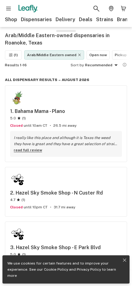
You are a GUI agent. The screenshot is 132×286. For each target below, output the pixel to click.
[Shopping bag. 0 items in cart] (123, 8)
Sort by (77, 65)
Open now (98, 55)
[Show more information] (124, 64)
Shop (11, 19)
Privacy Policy (89, 269)
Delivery (65, 19)
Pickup (121, 55)
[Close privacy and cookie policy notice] (124, 260)
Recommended (98, 65)
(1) (16, 55)
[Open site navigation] (8, 8)
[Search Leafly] (96, 8)
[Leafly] (28, 8)
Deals (85, 19)
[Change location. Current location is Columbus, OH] (111, 8)
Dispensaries (36, 19)
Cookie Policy (56, 269)
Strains (104, 19)
